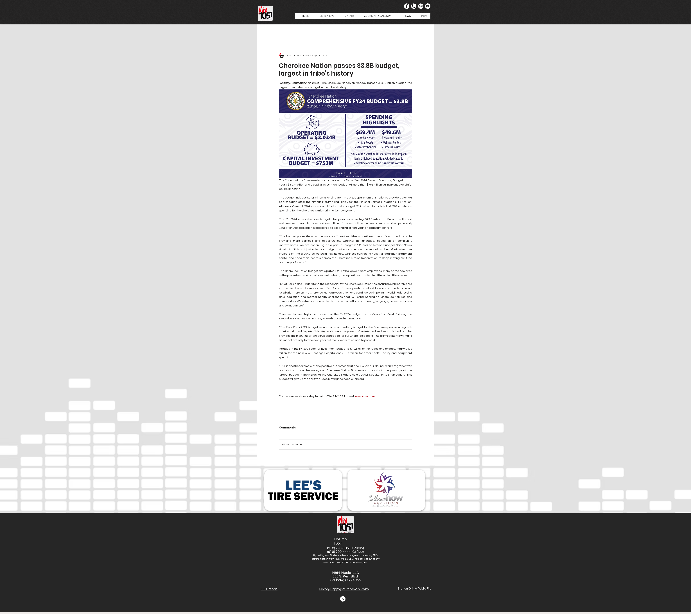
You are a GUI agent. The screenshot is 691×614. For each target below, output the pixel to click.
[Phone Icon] (413, 6)
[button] (347, 16)
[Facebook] (406, 6)
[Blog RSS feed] (343, 599)
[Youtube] (427, 6)
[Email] (420, 6)
